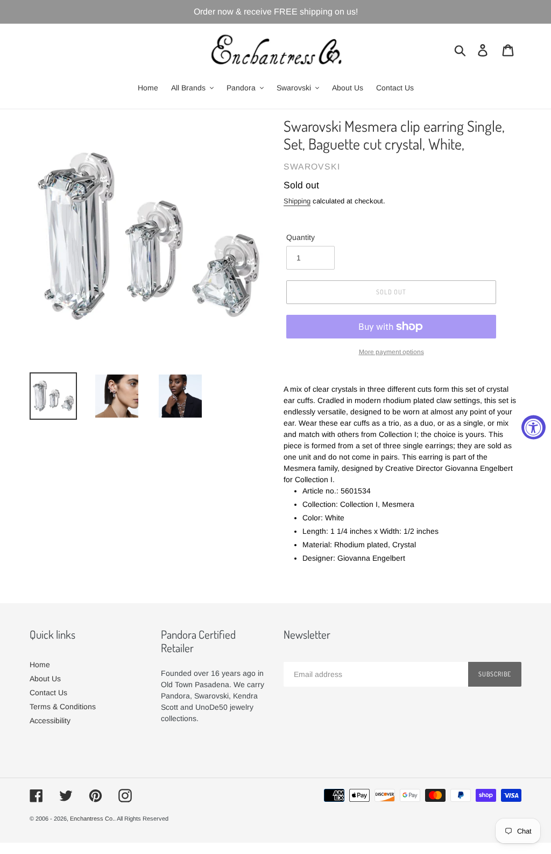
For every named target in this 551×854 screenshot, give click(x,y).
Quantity (300, 237)
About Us (45, 678)
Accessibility (50, 720)
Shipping (297, 201)
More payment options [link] (391, 352)
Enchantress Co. (92, 818)
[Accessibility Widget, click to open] (533, 427)
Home (40, 664)
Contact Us (48, 692)
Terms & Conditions (63, 706)
